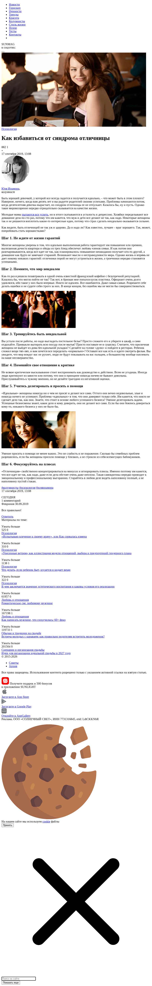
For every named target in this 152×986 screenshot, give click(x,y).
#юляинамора (44, 487)
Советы (14, 662)
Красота (14, 17)
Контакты (15, 34)
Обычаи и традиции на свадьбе (21, 633)
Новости (14, 4)
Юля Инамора (10, 188)
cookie (46, 821)
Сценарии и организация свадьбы (22, 649)
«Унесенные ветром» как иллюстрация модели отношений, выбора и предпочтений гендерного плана (66, 553)
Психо (13, 27)
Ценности (15, 11)
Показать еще (11, 982)
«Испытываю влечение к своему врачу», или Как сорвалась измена (44, 536)
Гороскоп (15, 7)
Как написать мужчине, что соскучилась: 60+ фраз (33, 619)
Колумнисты (17, 21)
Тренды (14, 14)
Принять (7, 825)
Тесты (12, 31)
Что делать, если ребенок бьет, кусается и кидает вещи (35, 569)
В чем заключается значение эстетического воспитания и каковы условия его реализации (58, 586)
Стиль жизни (17, 24)
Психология (9, 533)
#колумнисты (10, 487)
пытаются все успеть (35, 214)
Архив (13, 666)
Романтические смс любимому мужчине (27, 603)
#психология (27, 487)
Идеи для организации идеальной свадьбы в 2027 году (36, 653)
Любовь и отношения (15, 599)
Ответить (7, 516)
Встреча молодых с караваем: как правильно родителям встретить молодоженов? (53, 636)
